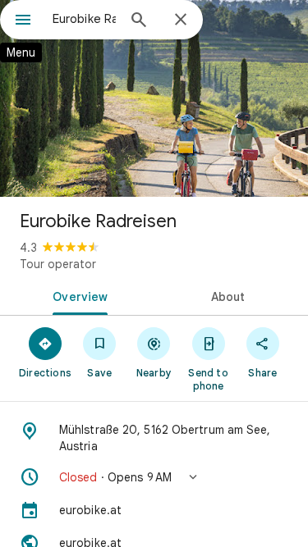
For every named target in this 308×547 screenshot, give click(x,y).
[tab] (77, 295)
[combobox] (84, 19)
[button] (154, 477)
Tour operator (58, 264)
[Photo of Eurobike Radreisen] (154, 98)
